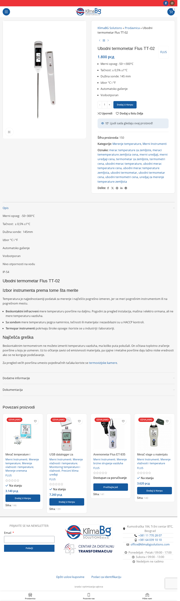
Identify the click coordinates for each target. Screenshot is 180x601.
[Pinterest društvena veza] (117, 188)
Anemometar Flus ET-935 (109, 454)
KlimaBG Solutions (110, 28)
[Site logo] (88, 11)
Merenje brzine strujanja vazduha (110, 461)
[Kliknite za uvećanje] (9, 132)
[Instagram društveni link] (172, 3)
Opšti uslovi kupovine (70, 577)
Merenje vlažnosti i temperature (19, 465)
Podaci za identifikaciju (106, 577)
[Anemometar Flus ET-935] (110, 433)
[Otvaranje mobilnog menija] (6, 11)
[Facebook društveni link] (165, 3)
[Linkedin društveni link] (121, 188)
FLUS (163, 52)
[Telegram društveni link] (126, 188)
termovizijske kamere (103, 363)
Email (8, 533)
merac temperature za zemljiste (130, 150)
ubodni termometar (124, 173)
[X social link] (112, 188)
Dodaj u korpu (125, 104)
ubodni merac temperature (123, 164)
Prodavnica (132, 28)
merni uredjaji (149, 154)
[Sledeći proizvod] (108, 40)
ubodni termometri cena (121, 177)
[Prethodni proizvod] (100, 40)
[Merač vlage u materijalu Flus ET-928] (154, 433)
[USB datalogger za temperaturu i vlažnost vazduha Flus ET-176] (66, 433)
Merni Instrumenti (155, 144)
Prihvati (164, 593)
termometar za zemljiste (132, 159)
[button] (22, 498)
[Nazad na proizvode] (104, 40)
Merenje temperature (126, 144)
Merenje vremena (16, 470)
